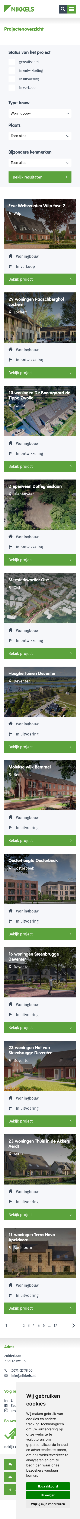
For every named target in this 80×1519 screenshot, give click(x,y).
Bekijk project (21, 279)
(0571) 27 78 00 (21, 1370)
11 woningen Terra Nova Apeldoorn (32, 1237)
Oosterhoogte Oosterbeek (33, 860)
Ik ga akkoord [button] (48, 1486)
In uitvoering (29, 79)
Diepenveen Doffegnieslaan (35, 486)
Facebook (18, 1405)
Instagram (19, 1410)
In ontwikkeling (31, 70)
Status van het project (29, 52)
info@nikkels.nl (23, 1375)
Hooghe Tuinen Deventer (32, 673)
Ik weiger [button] (48, 1495)
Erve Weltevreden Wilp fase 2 (37, 205)
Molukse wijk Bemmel (30, 767)
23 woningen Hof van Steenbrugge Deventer (30, 1050)
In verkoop (27, 87)
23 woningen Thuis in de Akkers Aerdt (39, 1144)
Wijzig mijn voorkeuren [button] (48, 1504)
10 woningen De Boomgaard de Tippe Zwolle (39, 395)
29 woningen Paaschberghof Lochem (36, 302)
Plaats (14, 125)
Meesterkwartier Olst (29, 579)
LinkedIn (17, 1400)
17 (55, 1325)
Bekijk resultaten (27, 177)
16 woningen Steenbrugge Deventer (34, 957)
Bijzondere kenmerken (30, 152)
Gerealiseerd (29, 61)
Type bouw (19, 102)
